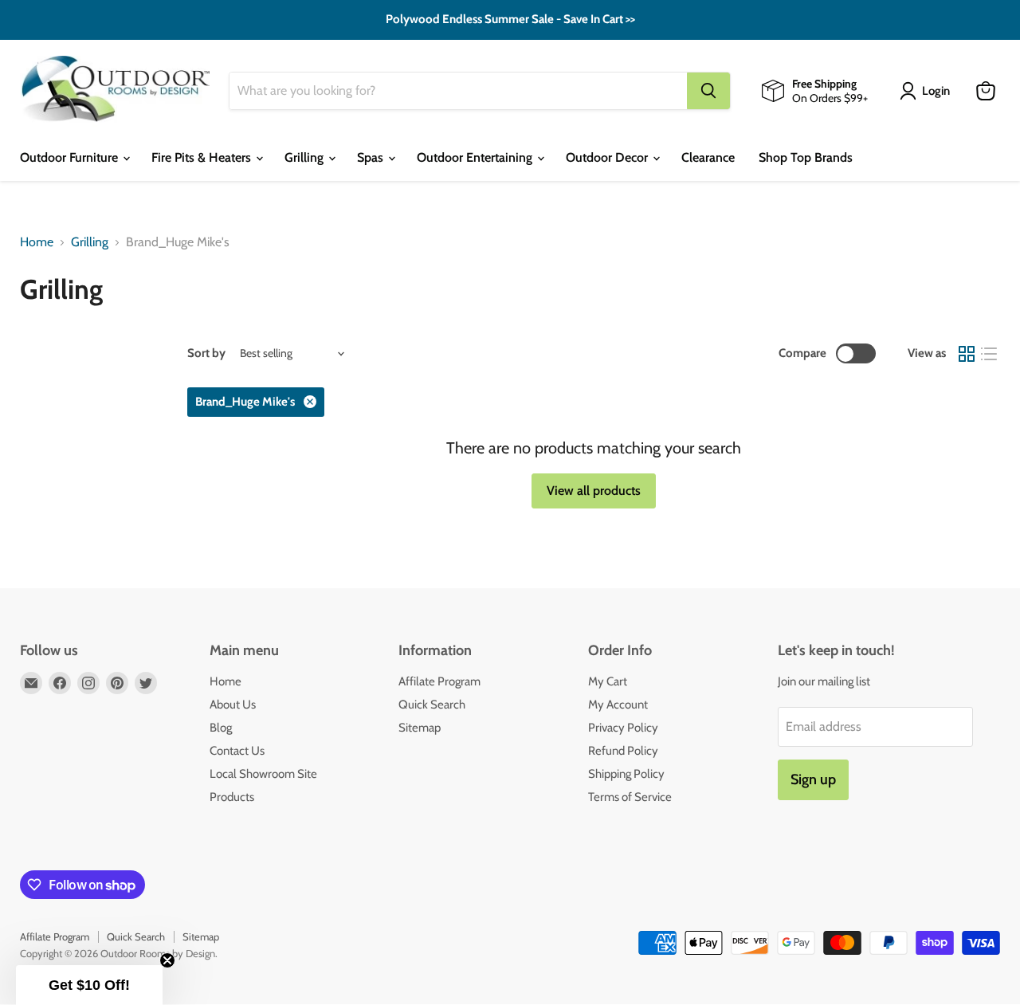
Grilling (305, 157)
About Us (233, 704)
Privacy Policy (623, 727)
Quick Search (431, 704)
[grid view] (966, 354)
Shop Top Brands (806, 157)
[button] (89, 985)
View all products (594, 490)
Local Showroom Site (263, 774)
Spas (371, 157)
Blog (221, 727)
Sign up (813, 779)
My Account (618, 704)
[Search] (708, 91)
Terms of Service (630, 797)
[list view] (989, 354)
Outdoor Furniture (70, 157)
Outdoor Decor (608, 157)
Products (232, 797)
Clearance (708, 157)
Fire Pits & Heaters (202, 157)
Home (36, 242)
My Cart (607, 681)
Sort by (206, 353)
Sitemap (419, 727)
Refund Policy (623, 751)
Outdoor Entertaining (476, 157)
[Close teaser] (167, 960)
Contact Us (237, 751)
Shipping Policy (626, 774)
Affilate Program (439, 681)
